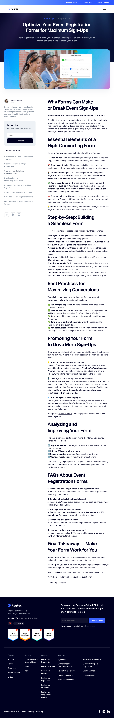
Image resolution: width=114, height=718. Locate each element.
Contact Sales (87, 2)
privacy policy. (89, 626)
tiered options (76, 257)
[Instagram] (104, 711)
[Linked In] (108, 711)
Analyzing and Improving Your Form (18, 192)
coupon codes (76, 196)
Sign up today (54, 572)
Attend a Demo (71, 2)
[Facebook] (99, 711)
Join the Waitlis (91, 313)
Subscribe (20, 141)
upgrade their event (97, 189)
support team (84, 572)
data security (86, 316)
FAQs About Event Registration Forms (18, 197)
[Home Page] (13, 9)
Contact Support (104, 2)
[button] (104, 9)
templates (76, 209)
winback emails (65, 413)
